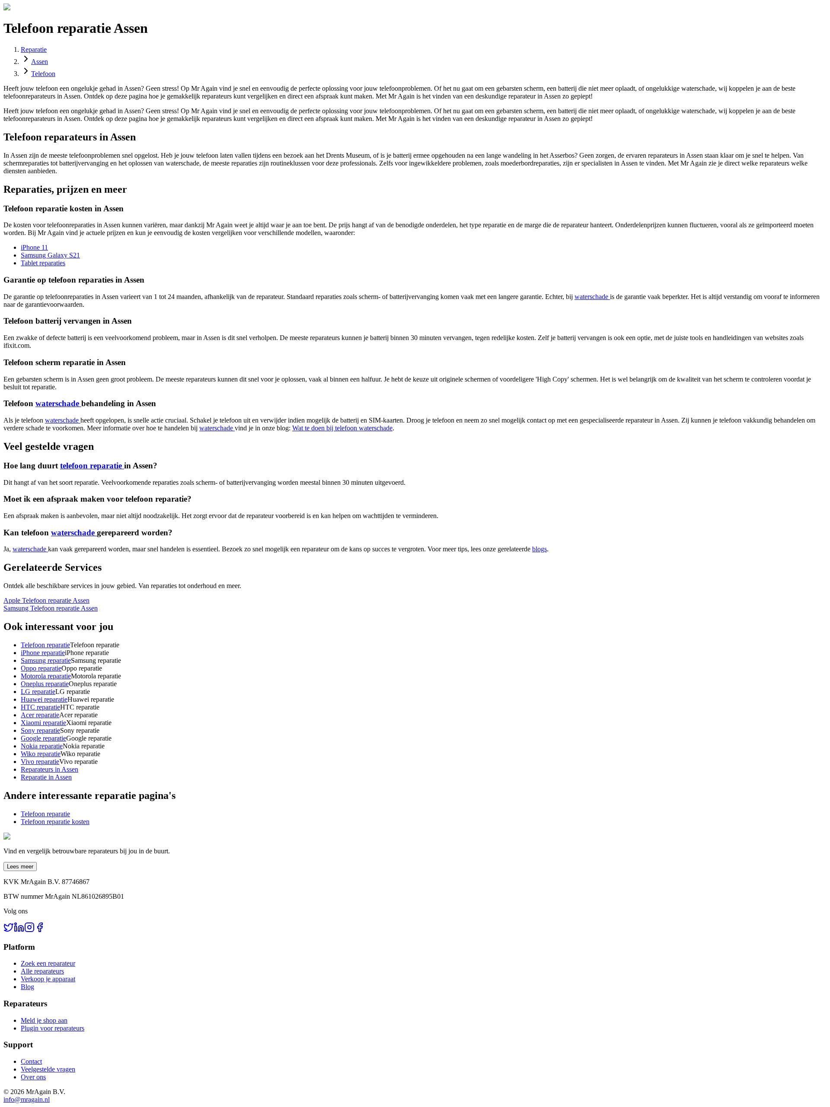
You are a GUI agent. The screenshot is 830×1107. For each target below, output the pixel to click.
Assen (39, 61)
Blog (27, 986)
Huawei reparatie (44, 699)
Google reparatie (43, 738)
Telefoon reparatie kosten (55, 821)
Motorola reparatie (46, 676)
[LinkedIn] (19, 930)
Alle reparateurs (42, 971)
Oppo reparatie (41, 668)
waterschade (592, 296)
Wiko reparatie (41, 753)
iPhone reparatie (43, 652)
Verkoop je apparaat (48, 979)
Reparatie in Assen (46, 777)
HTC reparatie (40, 707)
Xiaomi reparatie (43, 722)
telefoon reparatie (92, 465)
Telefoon (43, 73)
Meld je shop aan (44, 1020)
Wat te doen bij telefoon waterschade (342, 428)
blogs (539, 549)
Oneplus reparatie (45, 683)
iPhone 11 (34, 247)
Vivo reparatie (40, 761)
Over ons (33, 1077)
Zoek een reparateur (48, 963)
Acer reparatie (40, 715)
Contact (31, 1061)
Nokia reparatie (42, 746)
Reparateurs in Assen (49, 769)
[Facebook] (40, 930)
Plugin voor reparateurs (52, 1028)
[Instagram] (29, 930)
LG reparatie (38, 691)
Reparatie (34, 49)
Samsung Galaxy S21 (50, 255)
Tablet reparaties (43, 263)
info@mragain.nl (26, 1099)
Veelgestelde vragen (48, 1069)
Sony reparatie (40, 730)
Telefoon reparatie (45, 645)
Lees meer (20, 866)
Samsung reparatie (46, 660)
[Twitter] (8, 930)
